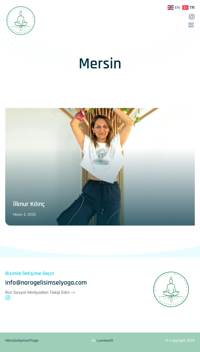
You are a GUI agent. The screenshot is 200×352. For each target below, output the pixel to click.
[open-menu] (191, 25)
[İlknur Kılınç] (100, 167)
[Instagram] (7, 297)
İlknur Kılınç (29, 204)
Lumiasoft (105, 340)
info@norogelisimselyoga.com (46, 282)
